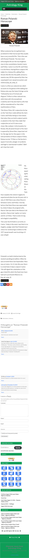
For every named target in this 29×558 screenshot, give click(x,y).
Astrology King (15, 4)
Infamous (11, 318)
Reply (2, 337)
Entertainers (15, 14)
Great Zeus (3, 498)
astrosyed (3, 384)
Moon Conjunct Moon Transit (12, 524)
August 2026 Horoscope (7, 506)
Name (2, 418)
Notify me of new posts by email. (10, 433)
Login (4, 530)
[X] (5, 284)
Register (10, 530)
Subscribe (18, 447)
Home (2, 14)
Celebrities (7, 14)
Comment (3, 403)
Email (2, 423)
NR (2, 330)
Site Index (16, 530)
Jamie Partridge (16, 313)
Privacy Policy (14, 537)
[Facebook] (1, 284)
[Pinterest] (8, 284)
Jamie (2, 513)
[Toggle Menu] (4, 9)
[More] (11, 284)
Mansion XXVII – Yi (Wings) (7, 504)
